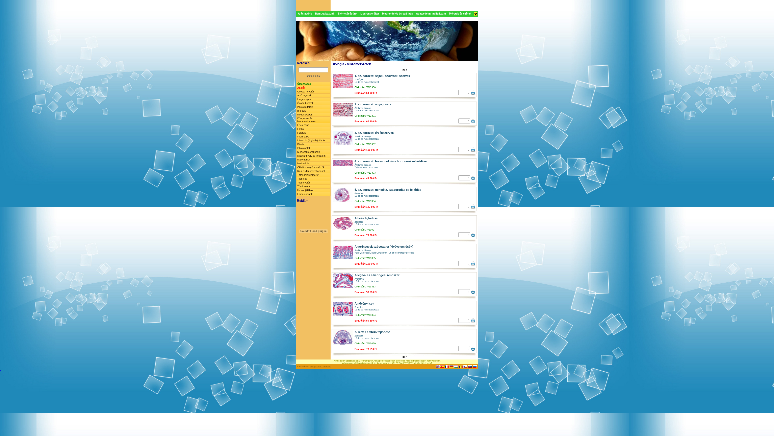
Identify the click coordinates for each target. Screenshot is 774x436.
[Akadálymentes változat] (476, 15)
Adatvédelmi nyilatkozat (431, 13)
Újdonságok (304, 84)
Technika (302, 178)
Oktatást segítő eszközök (310, 167)
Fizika (300, 129)
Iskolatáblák (303, 148)
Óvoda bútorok (305, 103)
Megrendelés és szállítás (397, 13)
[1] (403, 69)
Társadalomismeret (307, 175)
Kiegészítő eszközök (308, 152)
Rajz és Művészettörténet (311, 171)
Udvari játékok (305, 190)
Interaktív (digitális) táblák (311, 140)
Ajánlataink (305, 13)
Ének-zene (303, 125)
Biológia (301, 110)
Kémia (300, 144)
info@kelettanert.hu (320, 366)
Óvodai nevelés (305, 91)
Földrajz (301, 132)
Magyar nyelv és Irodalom (311, 155)
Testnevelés (303, 182)
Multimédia (303, 163)
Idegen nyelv (304, 99)
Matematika (303, 159)
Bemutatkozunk (324, 13)
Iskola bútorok (305, 107)
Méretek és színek (460, 13)
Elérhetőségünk (347, 13)
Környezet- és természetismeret (306, 120)
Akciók (301, 87)
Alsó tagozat (304, 95)
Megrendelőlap (369, 13)
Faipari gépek (304, 194)
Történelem (303, 186)
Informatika (303, 136)
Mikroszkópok (304, 114)
